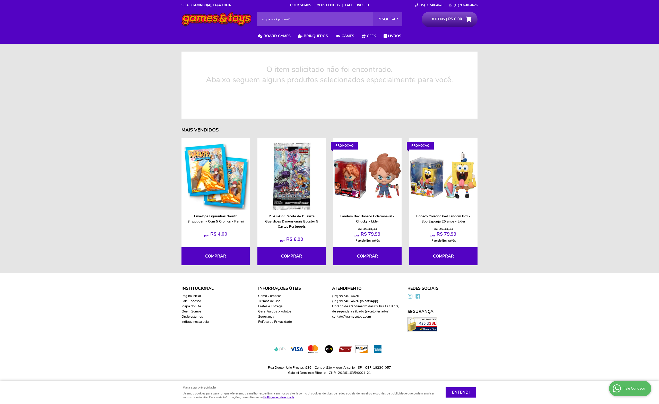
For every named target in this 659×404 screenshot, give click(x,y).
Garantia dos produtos (274, 311)
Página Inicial (191, 296)
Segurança (266, 316)
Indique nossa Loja (195, 322)
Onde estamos (192, 316)
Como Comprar (269, 296)
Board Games (277, 36)
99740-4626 (431, 5)
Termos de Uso (269, 301)
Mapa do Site (191, 306)
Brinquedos (316, 36)
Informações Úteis (279, 288)
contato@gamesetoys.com (351, 316)
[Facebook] (417, 296)
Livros (394, 36)
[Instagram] (410, 296)
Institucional (197, 288)
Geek (371, 36)
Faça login (222, 5)
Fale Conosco (357, 5)
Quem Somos (300, 5)
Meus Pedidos (328, 5)
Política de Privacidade (275, 322)
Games (348, 36)
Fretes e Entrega (270, 306)
